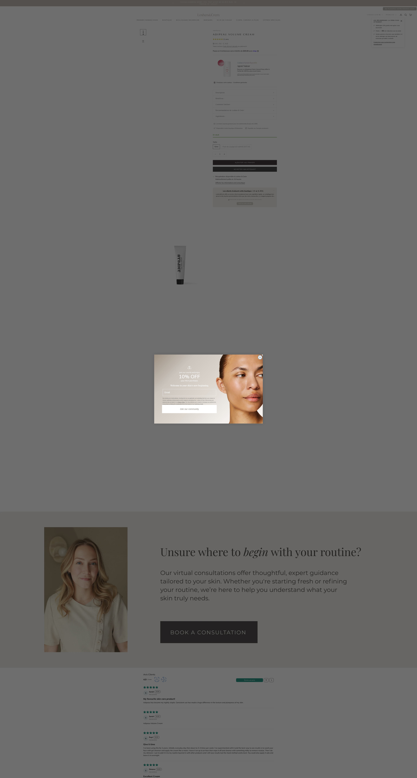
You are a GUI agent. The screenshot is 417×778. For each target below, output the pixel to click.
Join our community (189, 409)
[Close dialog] (260, 357)
